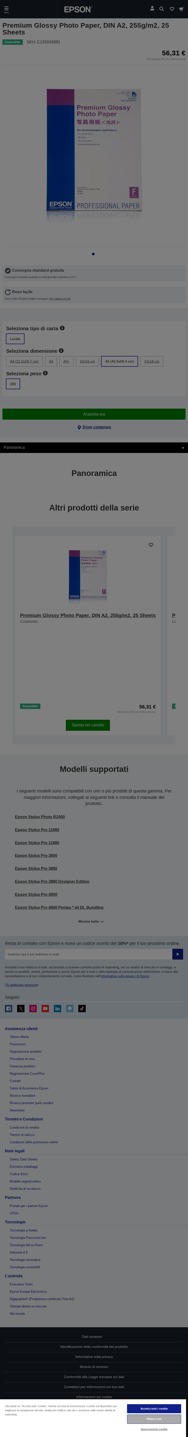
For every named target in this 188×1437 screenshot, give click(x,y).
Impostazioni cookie (154, 1429)
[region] (93, 1418)
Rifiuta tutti (154, 1418)
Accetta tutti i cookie (154, 1408)
